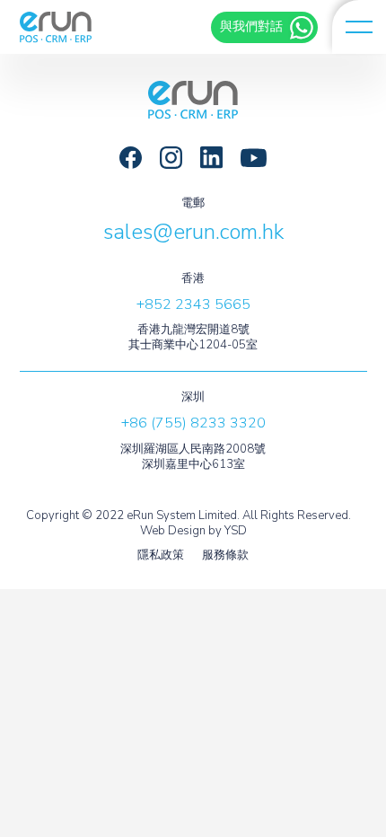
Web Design (173, 531)
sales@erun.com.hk (193, 231)
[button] (359, 27)
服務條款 (225, 555)
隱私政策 (160, 555)
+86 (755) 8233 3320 (193, 423)
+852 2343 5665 (193, 304)
